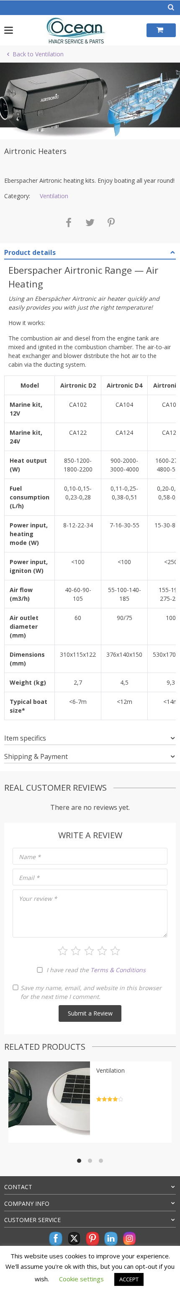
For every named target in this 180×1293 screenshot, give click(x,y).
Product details (30, 252)
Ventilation (54, 196)
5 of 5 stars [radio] (115, 951)
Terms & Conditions (118, 970)
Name (30, 857)
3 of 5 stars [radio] (89, 951)
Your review (38, 898)
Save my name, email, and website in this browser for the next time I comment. (91, 992)
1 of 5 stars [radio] (63, 951)
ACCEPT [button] (129, 1279)
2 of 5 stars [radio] (76, 951)
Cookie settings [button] (81, 1279)
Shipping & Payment (36, 756)
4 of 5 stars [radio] (102, 951)
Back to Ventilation (38, 54)
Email (29, 878)
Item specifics (25, 738)
